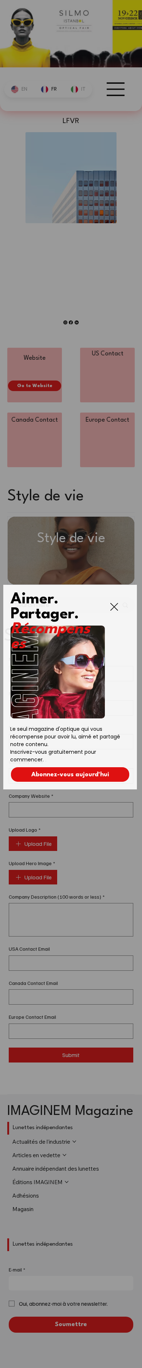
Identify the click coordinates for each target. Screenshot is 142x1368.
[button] (114, 607)
